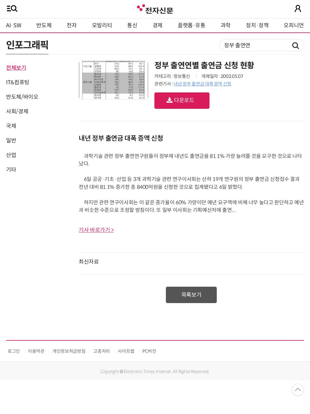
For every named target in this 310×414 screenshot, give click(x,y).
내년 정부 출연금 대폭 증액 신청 (202, 84)
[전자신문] (155, 8)
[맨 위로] (298, 390)
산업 (11, 155)
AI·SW (13, 25)
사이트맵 (126, 351)
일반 (11, 140)
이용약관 (36, 351)
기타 (11, 169)
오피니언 (294, 25)
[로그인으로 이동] (298, 8)
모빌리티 (102, 25)
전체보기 (16, 68)
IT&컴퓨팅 (17, 82)
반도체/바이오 (22, 97)
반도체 (43, 25)
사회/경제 (17, 111)
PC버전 (149, 351)
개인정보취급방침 (68, 351)
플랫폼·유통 (192, 25)
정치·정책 (257, 25)
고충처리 (101, 351)
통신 (132, 25)
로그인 (14, 351)
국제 (11, 126)
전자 (72, 25)
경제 (158, 25)
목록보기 (191, 295)
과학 (226, 25)
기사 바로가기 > (96, 230)
